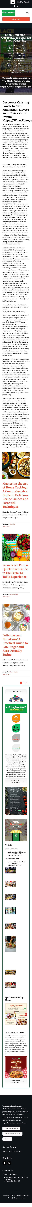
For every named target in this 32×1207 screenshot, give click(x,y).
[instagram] (17, 6)
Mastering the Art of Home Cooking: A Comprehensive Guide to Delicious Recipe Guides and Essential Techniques (15, 495)
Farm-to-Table (14, 594)
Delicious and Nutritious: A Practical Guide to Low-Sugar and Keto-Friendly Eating (15, 644)
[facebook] (14, 6)
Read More (5, 526)
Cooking (12, 524)
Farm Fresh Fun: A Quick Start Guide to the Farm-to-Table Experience (15, 571)
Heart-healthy (14, 672)
